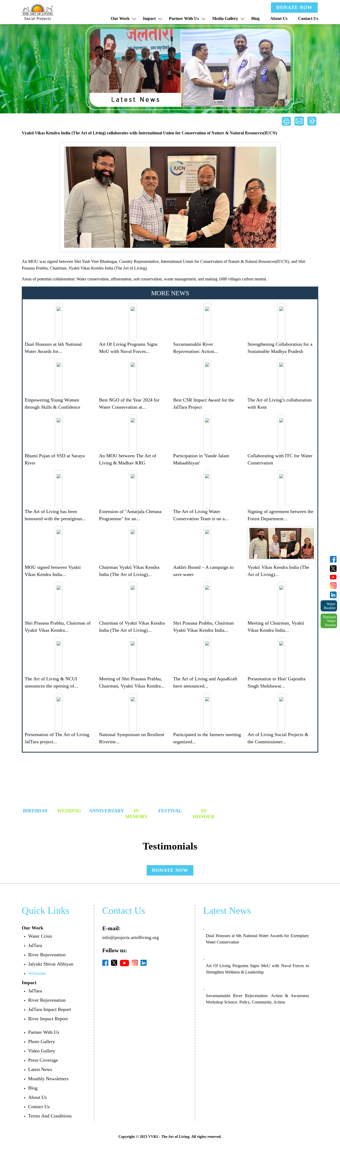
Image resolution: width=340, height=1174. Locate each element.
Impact (149, 18)
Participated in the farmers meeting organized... (207, 738)
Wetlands (37, 973)
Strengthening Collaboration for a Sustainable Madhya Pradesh (280, 347)
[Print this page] (286, 121)
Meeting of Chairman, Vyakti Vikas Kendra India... (276, 626)
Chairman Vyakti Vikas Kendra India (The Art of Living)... (129, 571)
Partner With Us (184, 18)
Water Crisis (40, 936)
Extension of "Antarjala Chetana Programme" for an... (130, 515)
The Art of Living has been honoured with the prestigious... (55, 515)
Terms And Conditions (50, 1115)
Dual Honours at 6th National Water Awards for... (53, 347)
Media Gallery (225, 18)
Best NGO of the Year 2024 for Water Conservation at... (129, 403)
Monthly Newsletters (48, 1078)
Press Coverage (43, 1060)
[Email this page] (299, 121)
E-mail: (111, 928)
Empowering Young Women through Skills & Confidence (52, 403)
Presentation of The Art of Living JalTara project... (57, 738)
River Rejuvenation (47, 954)
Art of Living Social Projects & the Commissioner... (278, 738)
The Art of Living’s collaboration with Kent (280, 403)
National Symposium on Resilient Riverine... (131, 738)
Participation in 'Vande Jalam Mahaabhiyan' (201, 459)
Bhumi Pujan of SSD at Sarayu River (55, 459)
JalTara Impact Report (49, 1009)
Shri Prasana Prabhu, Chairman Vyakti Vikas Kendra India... (203, 626)
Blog (255, 18)
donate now (170, 870)
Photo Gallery (41, 1041)
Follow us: (114, 950)
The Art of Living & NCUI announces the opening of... (51, 682)
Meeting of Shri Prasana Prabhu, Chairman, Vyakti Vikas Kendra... (132, 682)
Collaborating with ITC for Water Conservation (280, 459)
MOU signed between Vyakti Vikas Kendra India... (53, 571)
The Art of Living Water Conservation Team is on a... (201, 515)
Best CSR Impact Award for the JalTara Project (203, 403)
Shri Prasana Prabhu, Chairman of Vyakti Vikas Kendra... (58, 626)
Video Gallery (41, 1050)
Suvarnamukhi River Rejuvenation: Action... (195, 347)
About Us (278, 18)
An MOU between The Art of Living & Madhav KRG (127, 459)
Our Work (120, 18)
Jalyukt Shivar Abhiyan (50, 964)
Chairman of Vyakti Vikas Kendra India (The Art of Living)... (132, 626)
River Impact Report (48, 1018)
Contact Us (308, 18)
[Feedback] (311, 121)
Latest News (40, 1069)
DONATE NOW (294, 7)
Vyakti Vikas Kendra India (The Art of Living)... (278, 571)
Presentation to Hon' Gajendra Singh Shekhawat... (276, 682)
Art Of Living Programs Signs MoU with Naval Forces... (128, 347)
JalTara (35, 945)
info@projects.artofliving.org (130, 937)
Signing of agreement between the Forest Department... (280, 515)
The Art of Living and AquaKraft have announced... (205, 682)
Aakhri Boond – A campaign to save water (203, 571)
